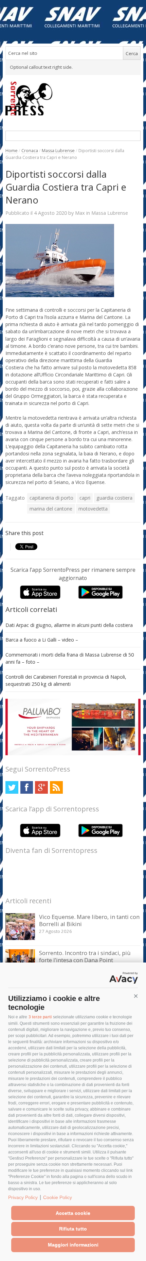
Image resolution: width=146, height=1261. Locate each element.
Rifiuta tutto (73, 1228)
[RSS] (56, 787)
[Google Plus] (41, 787)
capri (84, 498)
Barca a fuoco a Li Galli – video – (41, 639)
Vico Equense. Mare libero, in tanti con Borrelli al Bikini (89, 920)
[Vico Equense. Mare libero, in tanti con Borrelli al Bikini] (20, 938)
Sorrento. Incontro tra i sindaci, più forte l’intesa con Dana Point (85, 956)
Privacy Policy (23, 1197)
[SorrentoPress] (73, 98)
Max (80, 212)
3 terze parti (40, 1017)
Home (11, 150)
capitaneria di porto (51, 498)
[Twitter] (11, 787)
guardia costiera (114, 498)
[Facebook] (26, 787)
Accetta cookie (73, 1213)
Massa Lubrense (58, 150)
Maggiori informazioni (73, 1244)
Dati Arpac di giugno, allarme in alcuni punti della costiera (69, 625)
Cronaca (29, 150)
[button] (136, 996)
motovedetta (93, 508)
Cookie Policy (57, 1197)
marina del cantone (51, 508)
